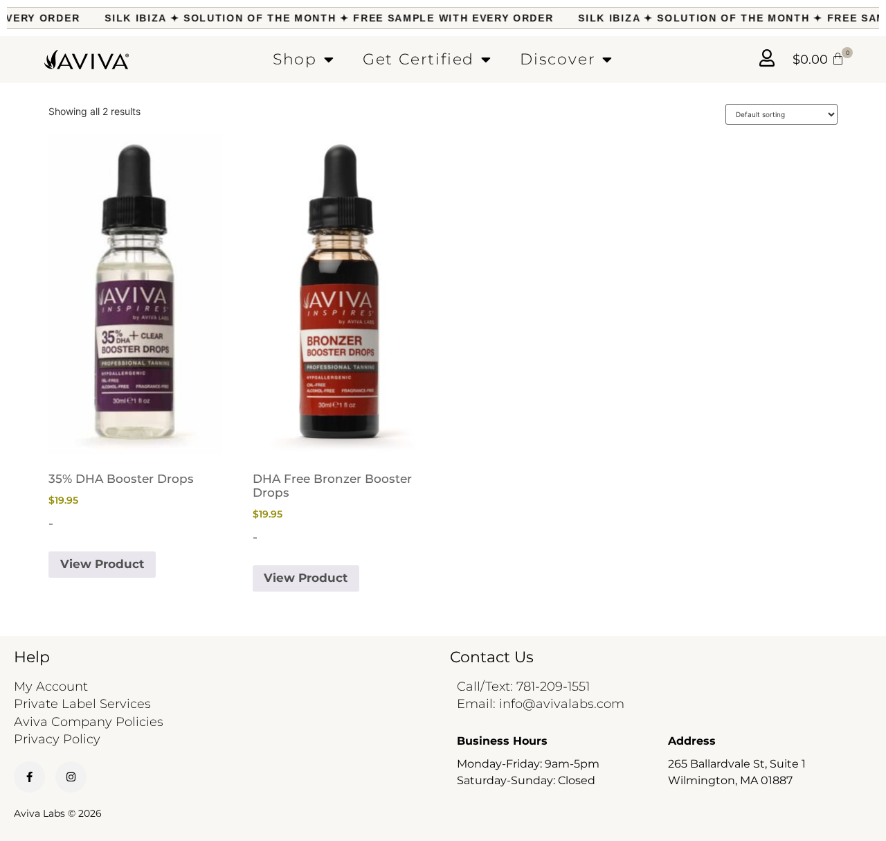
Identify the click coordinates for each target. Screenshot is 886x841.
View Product (102, 564)
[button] (818, 60)
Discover (557, 59)
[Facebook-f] (29, 777)
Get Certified (418, 59)
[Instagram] (71, 777)
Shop (295, 59)
